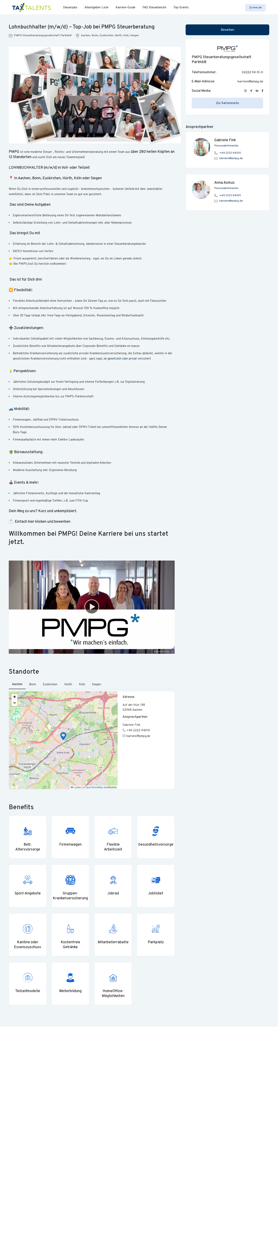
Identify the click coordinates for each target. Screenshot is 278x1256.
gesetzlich (114, 359)
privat (133, 359)
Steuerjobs (70, 8)
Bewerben (227, 30)
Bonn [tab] (32, 684)
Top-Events (181, 8)
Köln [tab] (82, 684)
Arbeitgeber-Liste (96, 8)
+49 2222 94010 (138, 730)
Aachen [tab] (17, 684)
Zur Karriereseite (227, 103)
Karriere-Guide (125, 8)
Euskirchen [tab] (50, 684)
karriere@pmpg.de (138, 736)
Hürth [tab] (68, 684)
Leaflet (77, 787)
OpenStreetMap (94, 787)
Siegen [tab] (96, 684)
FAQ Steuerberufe (154, 8)
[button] (63, 736)
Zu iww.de (255, 7)
